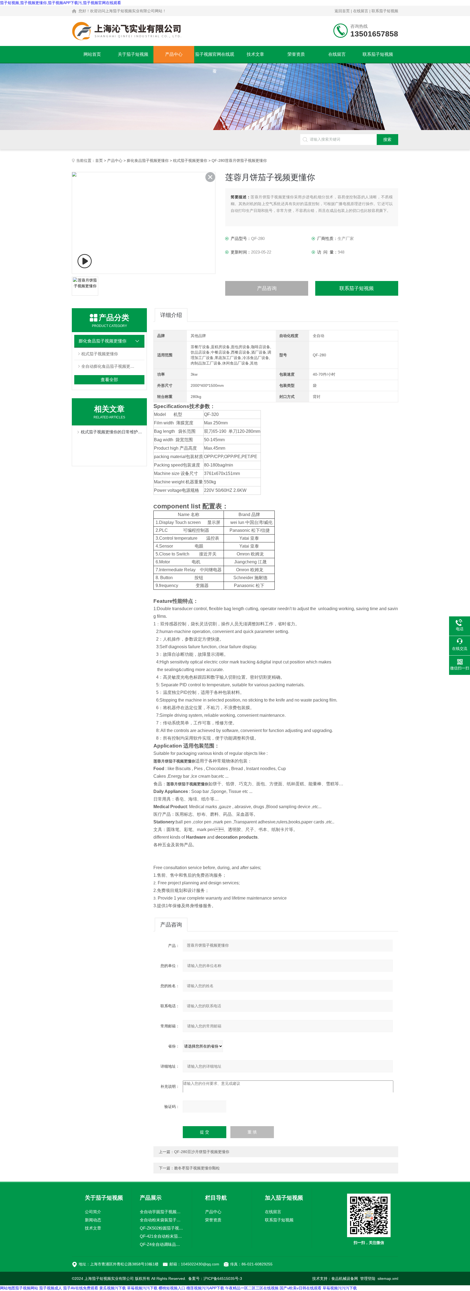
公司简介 (93, 1211)
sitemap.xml (388, 1278)
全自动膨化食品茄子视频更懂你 (109, 366)
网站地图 (7, 1288)
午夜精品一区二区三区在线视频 (252, 1288)
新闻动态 (93, 1220)
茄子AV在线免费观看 (80, 1288)
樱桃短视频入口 (172, 1288)
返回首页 (342, 11)
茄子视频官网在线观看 (214, 57)
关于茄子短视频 (133, 54)
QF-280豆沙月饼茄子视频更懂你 (201, 1152)
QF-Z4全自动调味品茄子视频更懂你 (162, 1244)
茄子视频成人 (50, 1288)
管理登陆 (367, 1278)
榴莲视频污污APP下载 (205, 1288)
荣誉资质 (296, 54)
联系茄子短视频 (385, 11)
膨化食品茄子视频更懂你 (148, 160)
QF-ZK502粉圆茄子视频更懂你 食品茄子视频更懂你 (162, 1228)
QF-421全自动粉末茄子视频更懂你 (162, 1236)
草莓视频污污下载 (142, 1288)
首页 (99, 160)
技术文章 (255, 54)
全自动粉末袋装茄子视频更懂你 (162, 1220)
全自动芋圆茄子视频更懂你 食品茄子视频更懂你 (162, 1211)
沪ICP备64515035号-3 (222, 1278)
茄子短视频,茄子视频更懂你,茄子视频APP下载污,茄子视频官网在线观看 (60, 3)
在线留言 (360, 11)
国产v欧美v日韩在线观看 (300, 1288)
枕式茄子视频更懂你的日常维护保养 (112, 432)
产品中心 (174, 54)
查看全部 (109, 379)
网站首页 (92, 54)
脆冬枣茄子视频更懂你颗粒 (197, 1168)
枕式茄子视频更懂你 (190, 160)
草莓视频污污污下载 (340, 1288)
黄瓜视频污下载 (112, 1288)
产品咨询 (267, 288)
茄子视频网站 (26, 1288)
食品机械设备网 (344, 1278)
